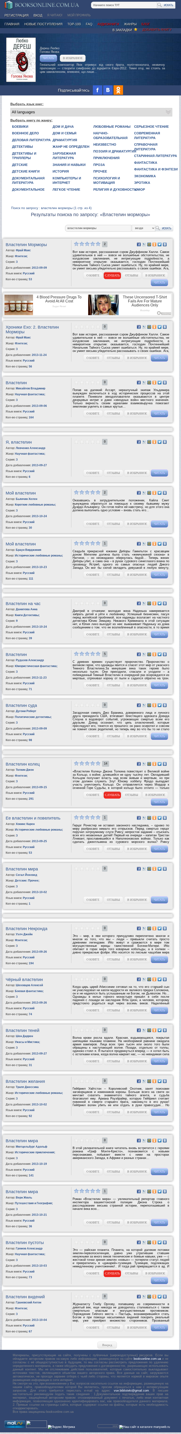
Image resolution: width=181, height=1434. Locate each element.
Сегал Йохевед (26, 875)
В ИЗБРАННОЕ (73, 58)
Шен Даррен (24, 1036)
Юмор (139, 189)
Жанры (130, 24)
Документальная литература (28, 180)
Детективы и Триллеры (24, 156)
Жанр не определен (71, 146)
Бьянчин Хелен (26, 499)
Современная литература (147, 135)
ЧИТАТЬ (48, 58)
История (61, 171)
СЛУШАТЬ (112, 275)
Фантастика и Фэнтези (156, 169)
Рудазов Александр (30, 660)
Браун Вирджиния (28, 550)
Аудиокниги (108, 24)
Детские (20, 165)
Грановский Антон (28, 1302)
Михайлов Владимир (30, 388)
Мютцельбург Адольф (31, 1146)
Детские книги (26, 171)
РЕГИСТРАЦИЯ (16, 15)
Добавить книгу (157, 29)
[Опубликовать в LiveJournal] (144, 244)
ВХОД (37, 15)
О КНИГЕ (92, 275)
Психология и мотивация (106, 180)
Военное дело (25, 133)
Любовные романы (112, 126)
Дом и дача (63, 126)
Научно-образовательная (110, 135)
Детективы (22, 146)
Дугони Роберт (26, 711)
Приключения (106, 158)
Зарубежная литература (64, 156)
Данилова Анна (26, 609)
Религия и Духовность (114, 189)
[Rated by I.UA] (36, 1427)
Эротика (142, 183)
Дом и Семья (64, 133)
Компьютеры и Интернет (67, 180)
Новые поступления (43, 24)
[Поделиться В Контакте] (165, 244)
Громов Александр (29, 1248)
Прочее (100, 171)
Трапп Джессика (27, 1087)
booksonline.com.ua (147, 1358)
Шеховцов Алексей (29, 985)
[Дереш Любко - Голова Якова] (21, 81)
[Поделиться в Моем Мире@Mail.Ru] (149, 244)
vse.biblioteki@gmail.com (131, 1390)
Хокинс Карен (25, 824)
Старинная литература (155, 156)
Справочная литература (145, 147)
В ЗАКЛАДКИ (123, 30)
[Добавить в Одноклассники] (154, 244)
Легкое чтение (66, 189)
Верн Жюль (24, 1197)
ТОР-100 (74, 24)
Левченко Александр (30, 448)
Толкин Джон (25, 769)
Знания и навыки (69, 165)
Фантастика (145, 163)
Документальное (28, 189)
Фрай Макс (23, 250)
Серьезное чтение (151, 126)
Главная (11, 24)
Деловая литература (31, 140)
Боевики (20, 126)
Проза (99, 165)
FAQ (89, 24)
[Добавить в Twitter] (159, 244)
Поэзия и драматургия (114, 151)
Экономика (145, 176)
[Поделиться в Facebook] (139, 244)
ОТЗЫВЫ (131, 275)
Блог (145, 24)
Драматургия (65, 140)
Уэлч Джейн (24, 934)
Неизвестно (104, 144)
